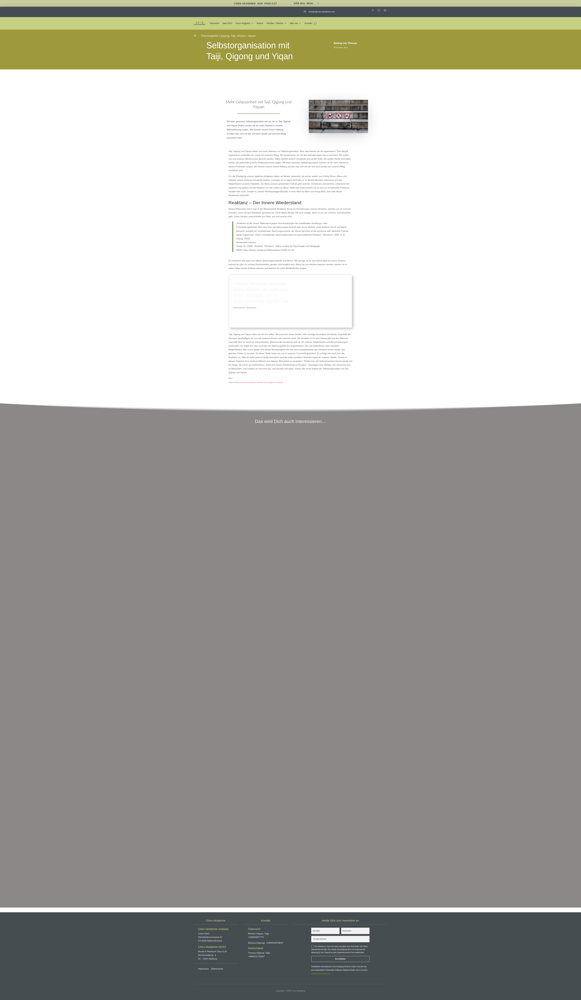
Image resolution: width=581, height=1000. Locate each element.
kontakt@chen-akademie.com (321, 12)
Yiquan (251, 35)
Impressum (203, 968)
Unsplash (252, 382)
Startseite (214, 23)
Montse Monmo (241, 382)
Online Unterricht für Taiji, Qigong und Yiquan (222, 557)
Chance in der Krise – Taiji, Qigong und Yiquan (223, 714)
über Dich (227, 23)
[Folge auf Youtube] (384, 10)
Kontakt (308, 23)
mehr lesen (201, 574)
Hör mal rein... (304, 3)
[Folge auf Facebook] (372, 10)
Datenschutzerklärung (320, 974)
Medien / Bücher (275, 23)
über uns (294, 23)
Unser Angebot (242, 23)
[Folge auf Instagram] (378, 10)
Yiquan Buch (204, 872)
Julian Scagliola (268, 382)
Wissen (241, 35)
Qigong (224, 35)
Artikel (260, 23)
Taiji (233, 35)
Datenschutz (217, 968)
